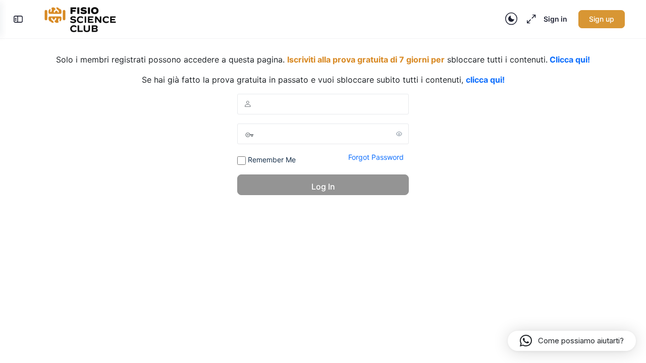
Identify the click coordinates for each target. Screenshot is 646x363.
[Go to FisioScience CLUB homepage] (81, 18)
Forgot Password (376, 157)
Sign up (601, 19)
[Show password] (399, 134)
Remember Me (271, 159)
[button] (572, 341)
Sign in (555, 19)
